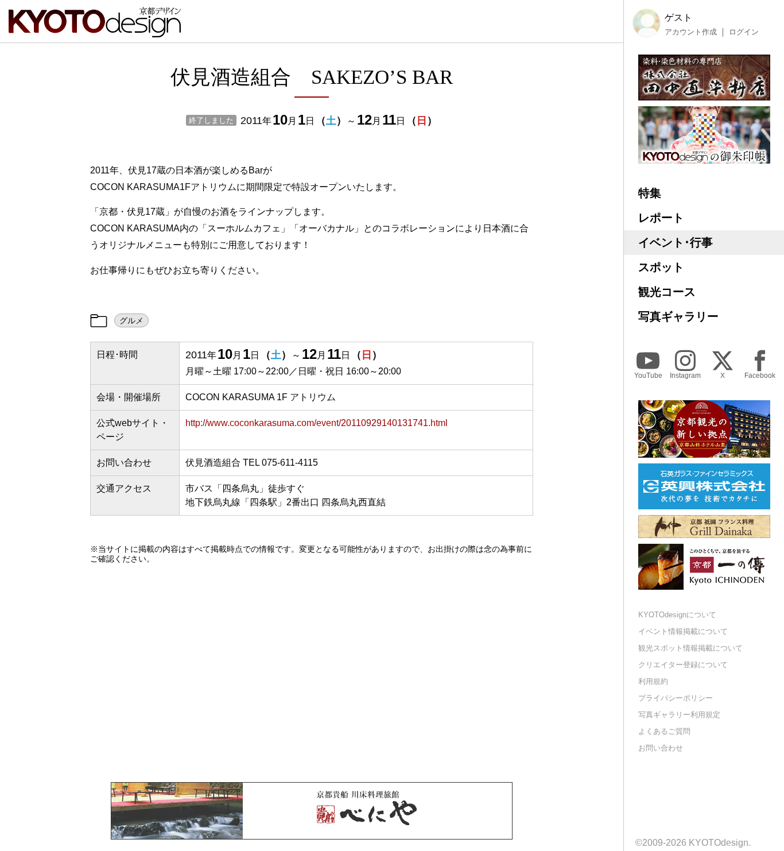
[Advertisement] (311, 673)
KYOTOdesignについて (677, 614)
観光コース (667, 291)
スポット (661, 267)
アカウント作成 (691, 32)
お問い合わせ (660, 747)
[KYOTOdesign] (95, 32)
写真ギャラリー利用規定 (679, 714)
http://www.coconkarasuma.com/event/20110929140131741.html (316, 423)
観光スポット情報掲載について (690, 648)
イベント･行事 (675, 242)
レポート (661, 217)
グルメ (131, 320)
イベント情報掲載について (683, 631)
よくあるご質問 (664, 730)
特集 (649, 193)
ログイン (744, 32)
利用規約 (653, 681)
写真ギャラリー (678, 316)
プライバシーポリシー (675, 697)
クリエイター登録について (683, 664)
